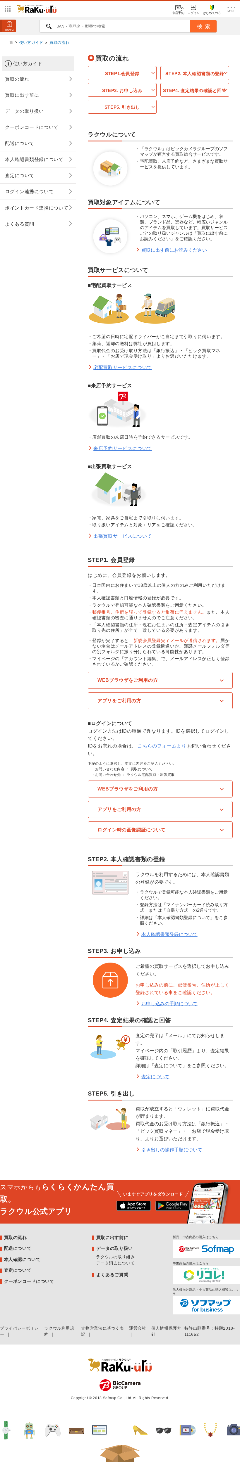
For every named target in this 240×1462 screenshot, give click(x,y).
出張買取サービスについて (122, 536)
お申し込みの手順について (169, 1003)
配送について (18, 1248)
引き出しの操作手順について (171, 1149)
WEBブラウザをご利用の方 (127, 680)
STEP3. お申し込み (122, 90)
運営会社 (137, 1328)
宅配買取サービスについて (122, 367)
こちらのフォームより (162, 745)
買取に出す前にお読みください (174, 250)
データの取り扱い (114, 1248)
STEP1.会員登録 (122, 73)
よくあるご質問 (112, 1274)
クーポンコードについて (29, 1281)
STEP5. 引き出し (122, 107)
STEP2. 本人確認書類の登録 (194, 73)
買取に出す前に (112, 1237)
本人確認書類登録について (169, 934)
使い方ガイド (31, 42)
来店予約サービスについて (122, 448)
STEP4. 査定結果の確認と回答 (194, 90)
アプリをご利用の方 (119, 700)
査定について (155, 1076)
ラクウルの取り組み (115, 1257)
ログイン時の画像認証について (131, 829)
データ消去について (115, 1263)
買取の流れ (59, 42)
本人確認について (22, 1259)
